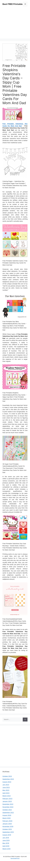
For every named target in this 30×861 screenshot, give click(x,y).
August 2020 (6, 815)
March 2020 (6, 818)
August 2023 (6, 782)
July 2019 (5, 837)
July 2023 (5, 784)
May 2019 (5, 843)
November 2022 (7, 807)
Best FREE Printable (12, 4)
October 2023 (7, 776)
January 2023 (7, 801)
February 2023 (7, 798)
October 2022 (7, 810)
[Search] (25, 719)
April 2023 (5, 793)
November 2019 (7, 826)
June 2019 (6, 840)
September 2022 (8, 812)
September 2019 (8, 832)
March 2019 (6, 849)
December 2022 (7, 804)
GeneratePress (15, 858)
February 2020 (7, 821)
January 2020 (7, 824)
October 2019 (7, 829)
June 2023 (6, 787)
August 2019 (6, 835)
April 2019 (5, 846)
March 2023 (6, 796)
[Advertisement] (15, 24)
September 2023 (8, 779)
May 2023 (5, 790)
